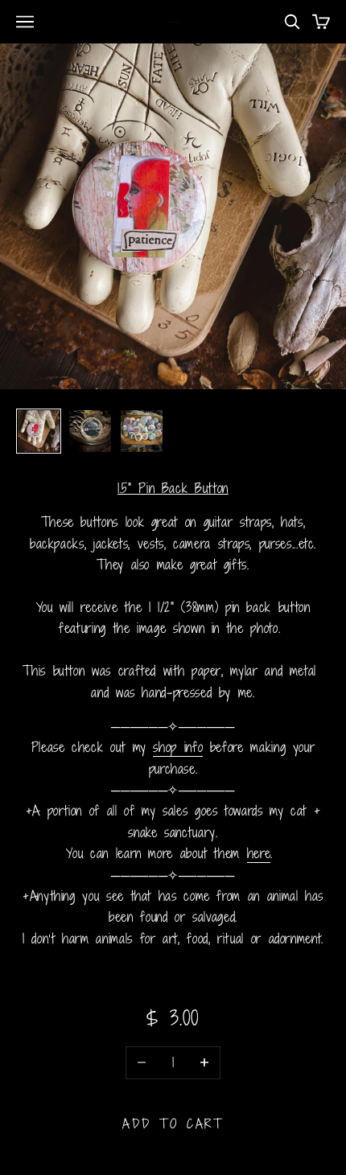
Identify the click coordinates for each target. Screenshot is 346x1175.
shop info (178, 747)
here (259, 853)
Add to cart (173, 1123)
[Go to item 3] (141, 431)
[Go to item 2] (90, 431)
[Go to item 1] (38, 431)
